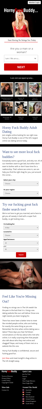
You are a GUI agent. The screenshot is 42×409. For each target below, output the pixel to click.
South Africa (30, 404)
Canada (28, 392)
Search (21, 255)
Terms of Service (7, 376)
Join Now (6, 358)
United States (30, 399)
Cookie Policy (6, 380)
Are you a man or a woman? (21, 50)
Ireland (28, 395)
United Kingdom (31, 401)
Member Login (34, 2)
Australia (29, 390)
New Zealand (30, 397)
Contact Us (5, 390)
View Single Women (28, 381)
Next (21, 67)
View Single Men (27, 383)
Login (24, 379)
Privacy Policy (6, 378)
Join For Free (26, 374)
